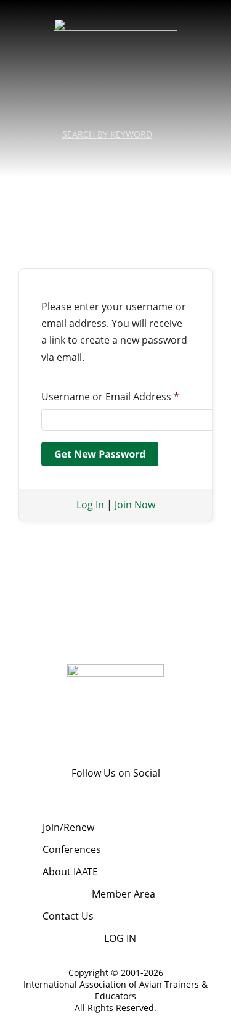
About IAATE (70, 871)
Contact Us (68, 916)
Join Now (135, 504)
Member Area (123, 894)
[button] (115, 156)
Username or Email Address (110, 396)
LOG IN (120, 938)
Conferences (72, 849)
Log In (90, 504)
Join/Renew (68, 827)
